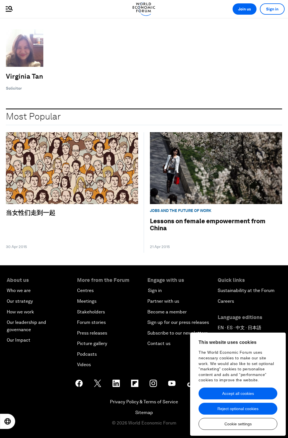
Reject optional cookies (237, 408)
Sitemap (144, 412)
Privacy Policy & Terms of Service (144, 401)
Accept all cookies (238, 393)
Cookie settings (238, 424)
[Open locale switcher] (7, 421)
